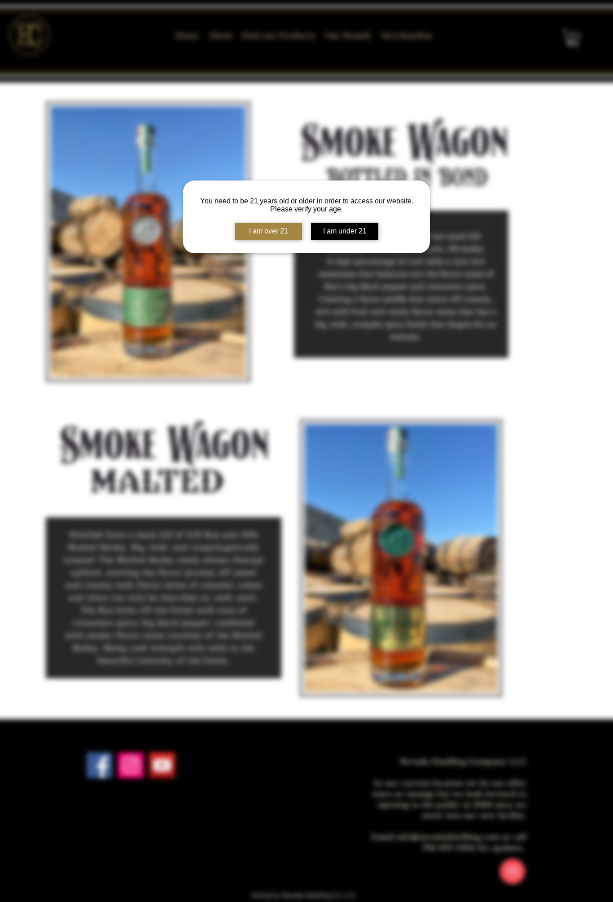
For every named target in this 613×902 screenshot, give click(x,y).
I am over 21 (268, 231)
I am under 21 (345, 231)
